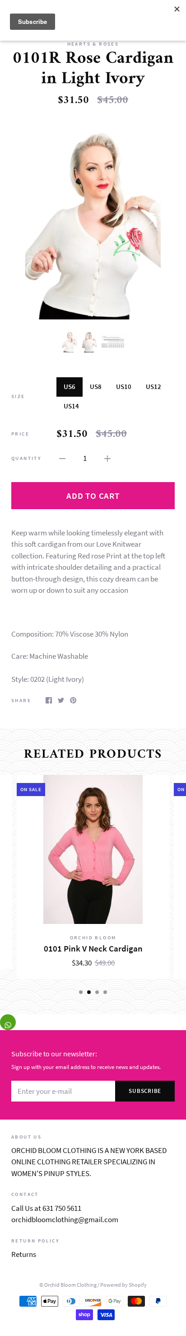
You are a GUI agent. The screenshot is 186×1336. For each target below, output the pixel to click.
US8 (96, 386)
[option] (93, 217)
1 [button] (81, 992)
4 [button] (105, 992)
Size (18, 396)
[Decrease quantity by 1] (62, 458)
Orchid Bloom (93, 937)
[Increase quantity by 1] (107, 458)
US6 (69, 386)
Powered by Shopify (123, 1284)
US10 (123, 386)
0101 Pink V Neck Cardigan (93, 948)
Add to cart (92, 495)
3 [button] (97, 992)
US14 (71, 406)
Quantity (26, 458)
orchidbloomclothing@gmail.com (64, 1219)
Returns (23, 1254)
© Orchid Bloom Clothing (68, 1284)
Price (20, 434)
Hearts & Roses (93, 44)
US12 (153, 386)
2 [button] (89, 992)
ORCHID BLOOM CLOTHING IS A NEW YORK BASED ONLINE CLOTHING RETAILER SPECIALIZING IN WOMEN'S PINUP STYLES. (89, 1161)
